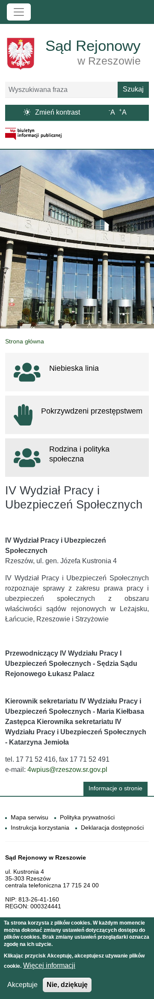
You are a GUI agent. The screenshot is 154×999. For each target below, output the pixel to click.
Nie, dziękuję (67, 984)
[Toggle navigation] (19, 12)
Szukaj (133, 89)
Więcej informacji (49, 965)
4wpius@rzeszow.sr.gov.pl (67, 769)
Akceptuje (22, 984)
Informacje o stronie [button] (115, 788)
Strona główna (24, 341)
